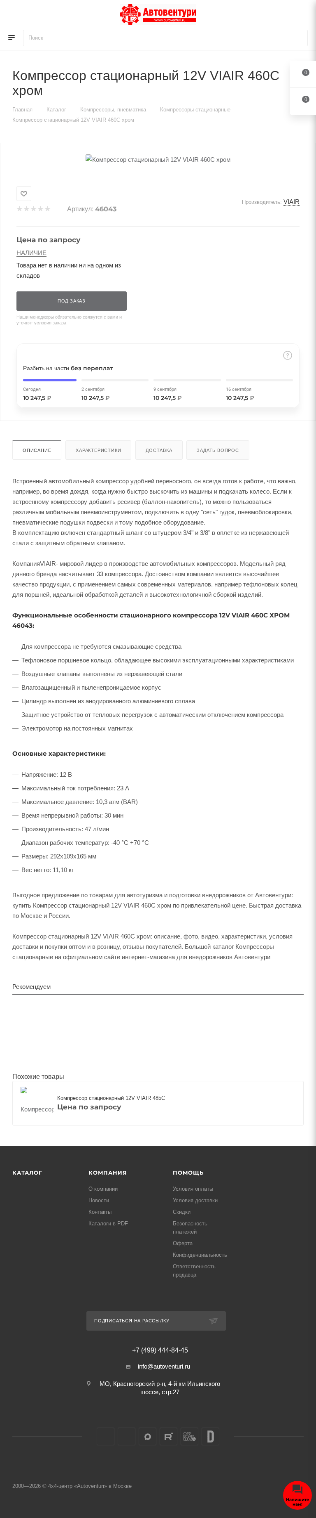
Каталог (27, 1172)
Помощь (188, 1172)
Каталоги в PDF (108, 1223)
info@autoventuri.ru (164, 1366)
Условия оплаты (193, 1189)
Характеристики (98, 450)
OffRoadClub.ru (189, 1436)
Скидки (182, 1212)
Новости (98, 1200)
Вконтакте (105, 1436)
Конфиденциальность (200, 1255)
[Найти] (298, 38)
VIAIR (291, 201)
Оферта (183, 1243)
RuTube (168, 1436)
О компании (103, 1189)
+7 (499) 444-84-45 (160, 1350)
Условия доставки (195, 1200)
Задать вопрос (218, 450)
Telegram (126, 1436)
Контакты (100, 1212)
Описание (37, 450)
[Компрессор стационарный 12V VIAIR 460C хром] (158, 159)
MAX (147, 1436)
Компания (107, 1172)
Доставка (159, 450)
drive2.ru (210, 1436)
